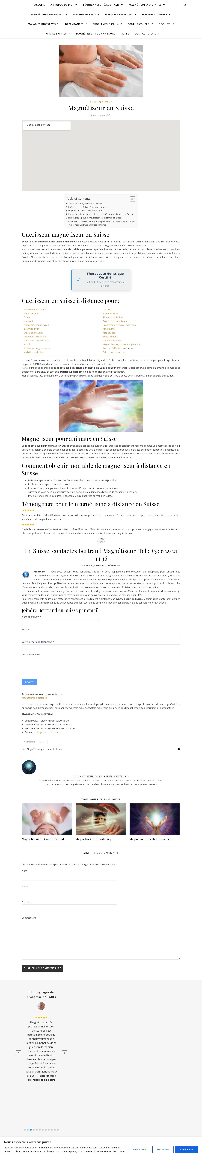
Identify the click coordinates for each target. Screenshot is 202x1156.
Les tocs (107, 309)
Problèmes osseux (105, 24)
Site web (26, 902)
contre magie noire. (129, 344)
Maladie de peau (84, 14)
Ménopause (109, 332)
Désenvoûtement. (112, 340)
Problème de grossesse (37, 348)
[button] (25, 1130)
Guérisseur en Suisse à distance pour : (87, 207)
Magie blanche (110, 344)
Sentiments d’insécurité (36, 340)
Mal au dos (108, 328)
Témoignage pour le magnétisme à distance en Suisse (95, 217)
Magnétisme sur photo (47, 14)
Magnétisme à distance (145, 4)
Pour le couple (138, 24)
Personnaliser (139, 1149)
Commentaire (29, 917)
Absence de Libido (113, 317)
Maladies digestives (42, 24)
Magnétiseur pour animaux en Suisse (86, 210)
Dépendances (74, 24)
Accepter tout (186, 1149)
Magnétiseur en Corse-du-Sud (43, 839)
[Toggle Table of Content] (131, 199)
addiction (131, 324)
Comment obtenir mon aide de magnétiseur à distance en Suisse (101, 214)
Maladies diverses (154, 14)
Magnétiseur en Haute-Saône (150, 839)
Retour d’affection (113, 348)
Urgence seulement (48, 732)
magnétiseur (29, 741)
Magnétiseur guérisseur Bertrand (44, 749)
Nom (24, 870)
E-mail (25, 886)
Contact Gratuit (147, 33)
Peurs (27, 317)
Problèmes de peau (34, 309)
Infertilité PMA (31, 328)
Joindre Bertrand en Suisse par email (89, 225)
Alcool (27, 344)
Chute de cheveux (33, 332)
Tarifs (124, 33)
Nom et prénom (31, 616)
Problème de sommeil (36, 336)
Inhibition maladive (34, 352)
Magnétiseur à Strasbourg (93, 839)
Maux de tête (31, 313)
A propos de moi (61, 4)
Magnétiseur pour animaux (95, 33)
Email (25, 629)
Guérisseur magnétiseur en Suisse (85, 203)
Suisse (42, 741)
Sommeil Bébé (110, 313)
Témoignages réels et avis (101, 4)
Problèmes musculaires (36, 324)
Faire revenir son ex (113, 352)
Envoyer (29, 682)
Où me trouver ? (101, 102)
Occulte (164, 24)
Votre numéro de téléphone (38, 641)
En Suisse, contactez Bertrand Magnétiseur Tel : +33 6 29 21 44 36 (101, 221)
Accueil (39, 4)
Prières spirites (56, 33)
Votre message (31, 654)
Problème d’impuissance (116, 321)
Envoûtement (110, 336)
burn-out (28, 321)
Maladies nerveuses (119, 14)
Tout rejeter (163, 1149)
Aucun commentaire (101, 115)
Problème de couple (114, 324)
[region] (101, 1146)
